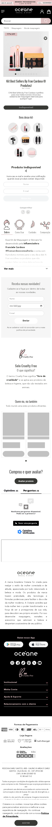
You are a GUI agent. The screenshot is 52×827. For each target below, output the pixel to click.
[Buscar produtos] (46, 21)
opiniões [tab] (11, 493)
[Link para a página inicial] (6, 28)
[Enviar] (26, 198)
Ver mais (9, 269)
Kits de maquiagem (32, 28)
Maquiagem (17, 28)
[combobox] (26, 20)
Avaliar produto (26, 484)
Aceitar (26, 823)
